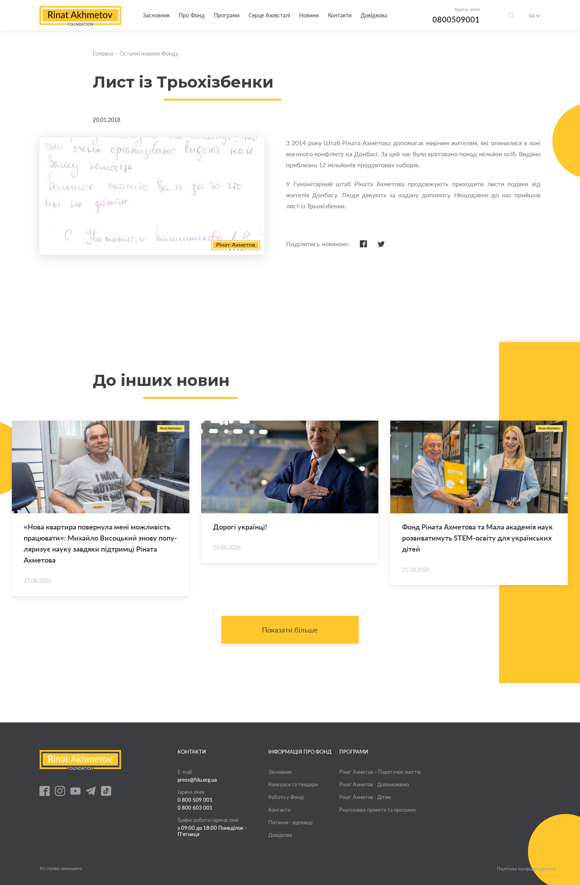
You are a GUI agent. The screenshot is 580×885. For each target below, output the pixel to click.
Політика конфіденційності (526, 869)
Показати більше (290, 629)
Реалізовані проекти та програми (377, 809)
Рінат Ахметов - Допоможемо (374, 784)
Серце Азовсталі (269, 15)
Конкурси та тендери (293, 784)
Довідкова (374, 15)
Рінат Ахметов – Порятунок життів (380, 772)
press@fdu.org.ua (197, 779)
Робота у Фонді (286, 797)
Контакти (340, 15)
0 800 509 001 (195, 800)
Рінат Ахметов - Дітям (365, 797)
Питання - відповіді (290, 822)
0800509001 (456, 19)
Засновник (156, 15)
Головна (103, 53)
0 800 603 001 (195, 808)
